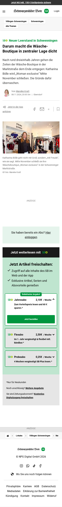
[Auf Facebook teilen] (34, 109)
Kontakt (25, 495)
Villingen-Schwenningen (16, 21)
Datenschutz (49, 486)
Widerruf (51, 495)
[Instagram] (21, 465)
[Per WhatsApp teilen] (48, 109)
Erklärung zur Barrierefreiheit (39, 491)
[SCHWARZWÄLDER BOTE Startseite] (31, 11)
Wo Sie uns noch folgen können (34, 474)
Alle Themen (11, 26)
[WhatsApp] (27, 465)
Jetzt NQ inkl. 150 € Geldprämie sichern (31, 2)
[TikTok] (34, 465)
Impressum (38, 495)
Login (56, 11)
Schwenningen (37, 21)
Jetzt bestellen (31, 319)
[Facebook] (40, 465)
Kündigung (12, 495)
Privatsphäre (13, 486)
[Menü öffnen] (4, 11)
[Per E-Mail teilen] (42, 109)
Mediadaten (14, 491)
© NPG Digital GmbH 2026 (31, 456)
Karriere (27, 486)
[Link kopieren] (28, 109)
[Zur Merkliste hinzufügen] (57, 109)
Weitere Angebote (34, 388)
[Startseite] (7, 435)
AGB (36, 486)
